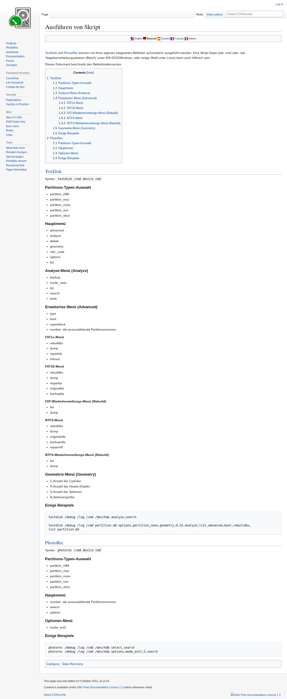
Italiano (192, 38)
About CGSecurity (55, 694)
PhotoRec (71, 53)
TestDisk (51, 53)
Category (52, 664)
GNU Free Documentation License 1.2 (100, 687)
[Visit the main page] (20, 18)
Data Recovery (72, 664)
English (138, 38)
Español (165, 38)
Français (179, 38)
